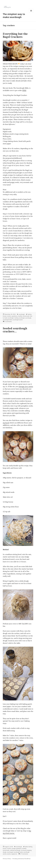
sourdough (22, 314)
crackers (9, 316)
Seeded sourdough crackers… (15, 330)
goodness (15, 316)
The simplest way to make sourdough (14, 15)
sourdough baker (7, 320)
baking (29, 314)
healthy (20, 316)
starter (9, 854)
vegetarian (14, 854)
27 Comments (24, 854)
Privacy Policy (7, 858)
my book (6, 423)
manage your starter (26, 386)
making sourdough (19, 318)
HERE (24, 90)
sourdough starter (18, 320)
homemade (26, 316)
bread (4, 316)
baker (26, 846)
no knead (23, 850)
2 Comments (8, 321)
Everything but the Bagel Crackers (15, 35)
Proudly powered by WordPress (21, 858)
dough (14, 848)
